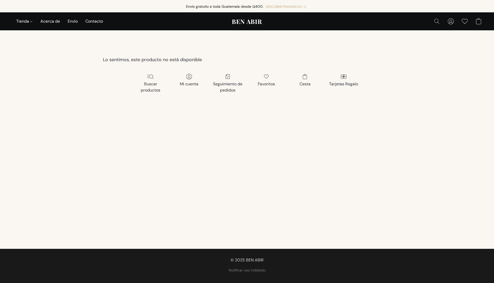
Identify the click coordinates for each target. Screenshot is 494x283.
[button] (247, 21)
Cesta (305, 84)
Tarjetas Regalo (343, 84)
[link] (287, 6)
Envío (73, 21)
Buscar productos (150, 87)
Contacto (94, 21)
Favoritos (266, 84)
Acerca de (50, 21)
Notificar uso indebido (247, 270)
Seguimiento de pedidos (227, 87)
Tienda (23, 21)
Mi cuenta (189, 84)
